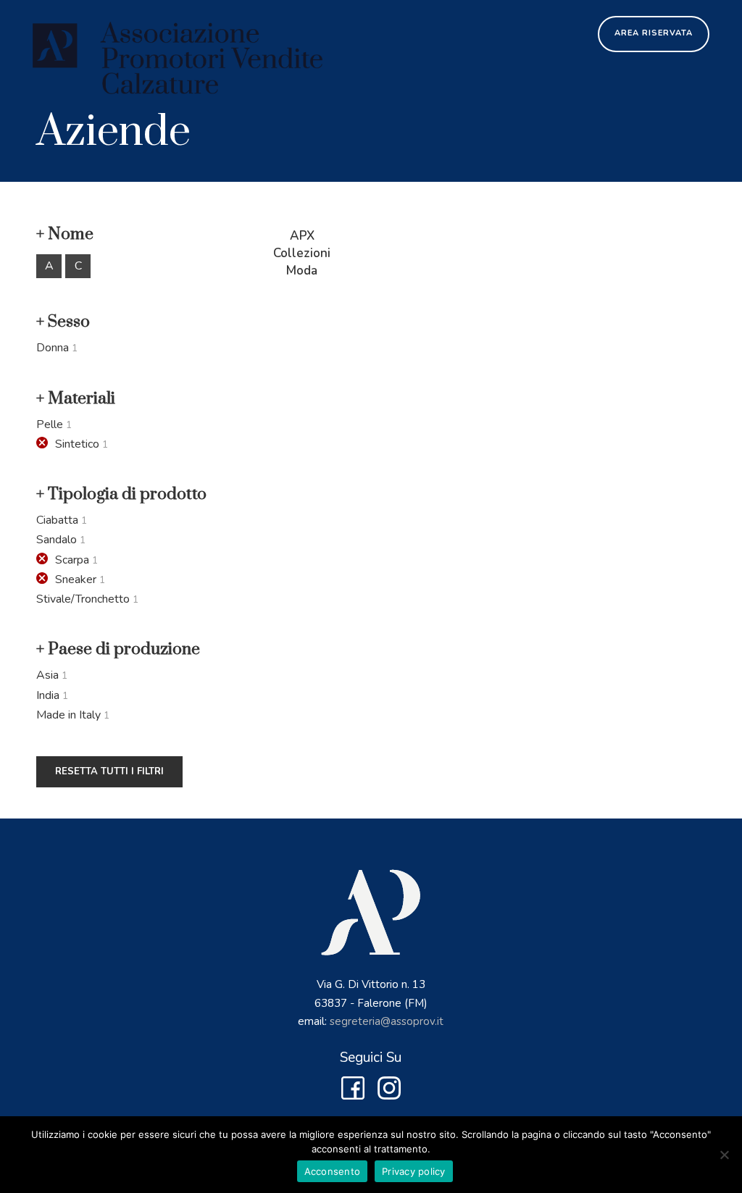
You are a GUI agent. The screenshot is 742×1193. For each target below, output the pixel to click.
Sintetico (77, 444)
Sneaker (75, 579)
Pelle (49, 424)
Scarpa (72, 560)
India (47, 695)
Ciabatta (57, 520)
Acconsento (332, 1171)
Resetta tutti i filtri (109, 771)
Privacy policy (414, 1171)
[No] (724, 1154)
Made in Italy (68, 715)
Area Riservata (653, 33)
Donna (52, 348)
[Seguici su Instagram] (389, 1095)
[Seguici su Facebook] (352, 1095)
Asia (47, 675)
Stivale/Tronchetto (83, 599)
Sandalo (56, 540)
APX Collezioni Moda (301, 253)
